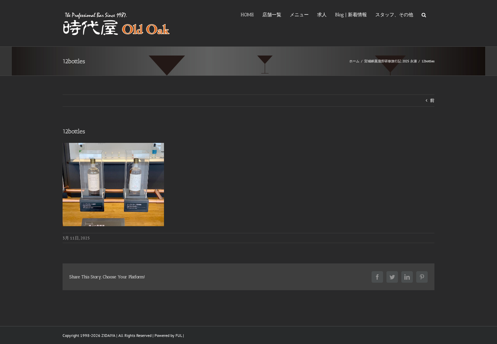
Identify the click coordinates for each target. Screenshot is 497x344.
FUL (178, 335)
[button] (424, 14)
